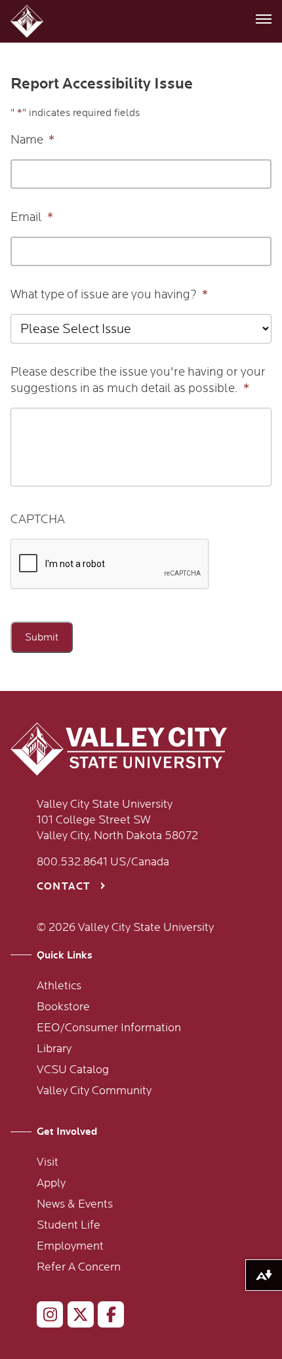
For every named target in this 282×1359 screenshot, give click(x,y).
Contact (64, 886)
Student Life (68, 1225)
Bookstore (63, 1007)
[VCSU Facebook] (105, 1317)
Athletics (59, 986)
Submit (41, 637)
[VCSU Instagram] (44, 1317)
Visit (47, 1162)
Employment (70, 1246)
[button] (28, 21)
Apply (51, 1183)
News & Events (75, 1204)
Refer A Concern (79, 1267)
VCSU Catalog (73, 1069)
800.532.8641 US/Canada (103, 862)
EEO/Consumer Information (109, 1027)
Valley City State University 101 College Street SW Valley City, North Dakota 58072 (117, 820)
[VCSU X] (75, 1317)
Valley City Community (94, 1090)
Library (54, 1048)
